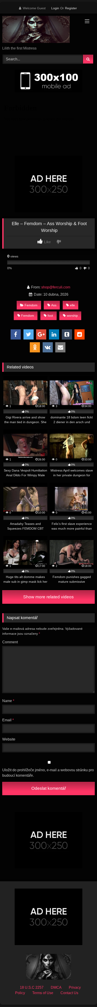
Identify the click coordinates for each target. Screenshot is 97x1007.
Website (8, 739)
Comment (10, 642)
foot (50, 315)
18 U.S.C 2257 (32, 987)
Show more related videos (48, 596)
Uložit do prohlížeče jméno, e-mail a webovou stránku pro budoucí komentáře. (48, 772)
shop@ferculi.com (55, 287)
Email (8, 720)
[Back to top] (83, 993)
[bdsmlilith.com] (39, 30)
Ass (53, 305)
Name (8, 701)
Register (71, 8)
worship (72, 315)
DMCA (56, 987)
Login (55, 8)
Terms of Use (42, 993)
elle (72, 305)
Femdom (31, 305)
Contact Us (69, 993)
